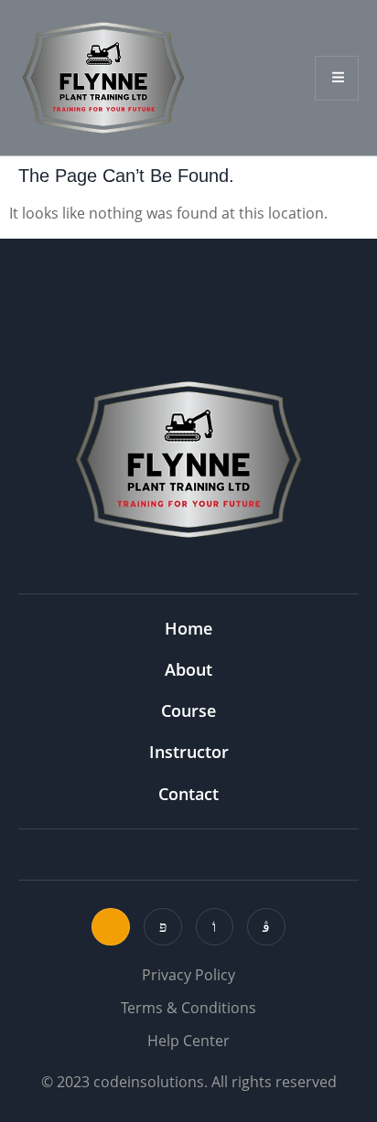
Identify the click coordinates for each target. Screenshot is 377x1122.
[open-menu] (337, 78)
